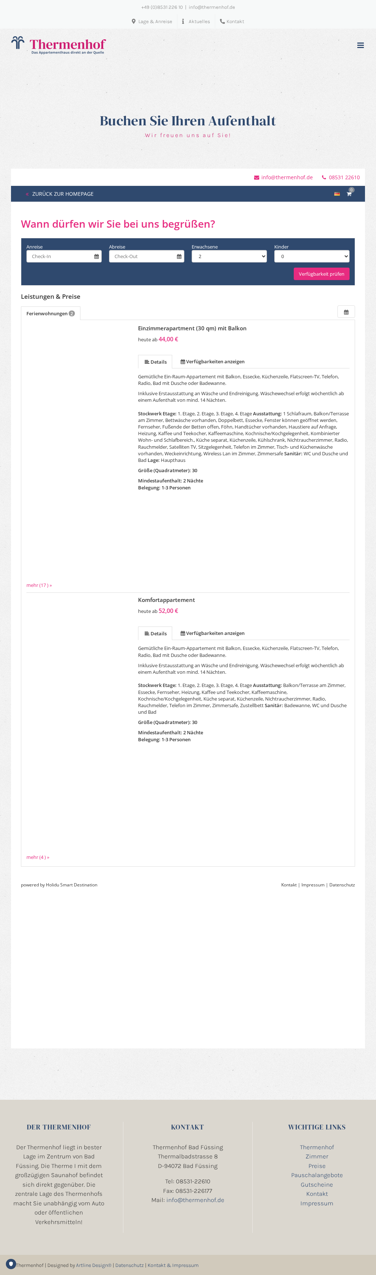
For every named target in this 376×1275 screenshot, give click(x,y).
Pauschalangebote (317, 1175)
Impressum (316, 1203)
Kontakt (317, 1193)
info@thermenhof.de (212, 7)
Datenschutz (129, 1265)
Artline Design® (94, 1265)
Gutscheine (317, 1184)
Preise (317, 1165)
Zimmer (317, 1156)
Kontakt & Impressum (173, 1265)
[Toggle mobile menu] (361, 45)
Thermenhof (317, 1147)
